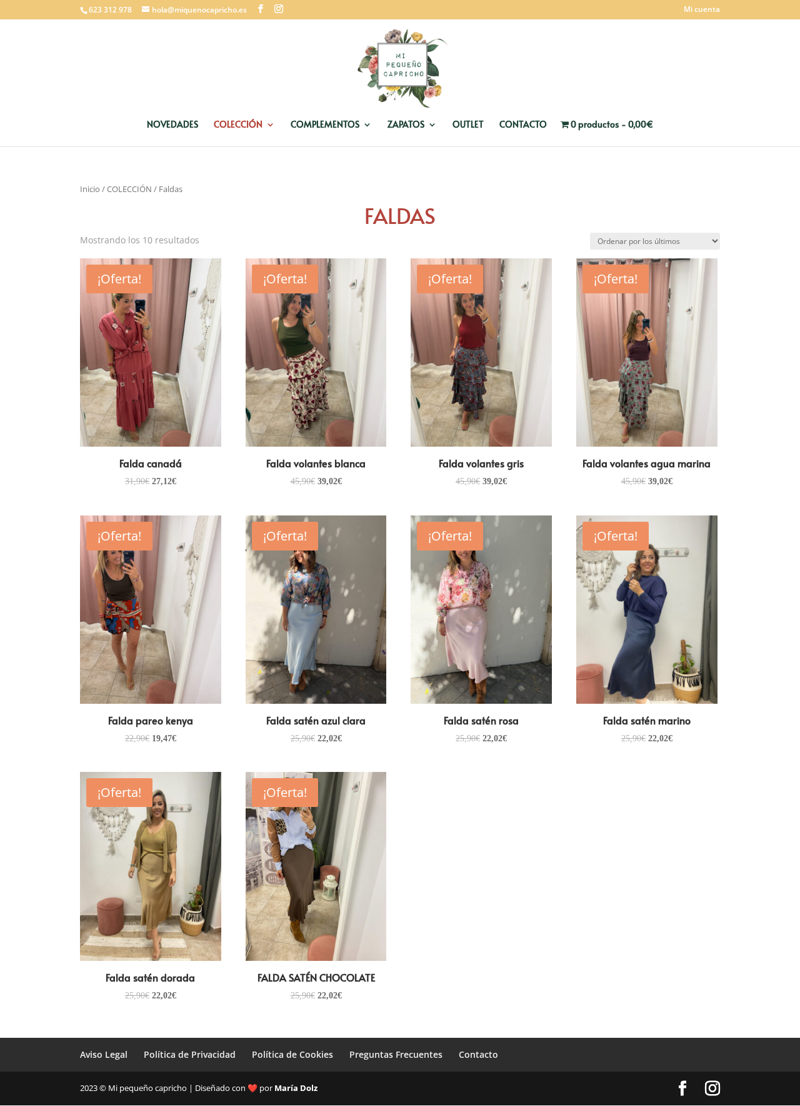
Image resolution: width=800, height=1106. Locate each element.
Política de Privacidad (190, 1054)
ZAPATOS (406, 125)
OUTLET (468, 125)
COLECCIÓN (238, 125)
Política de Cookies (292, 1054)
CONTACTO (523, 125)
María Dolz (296, 1087)
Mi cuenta (702, 10)
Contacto (478, 1054)
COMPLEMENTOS (325, 125)
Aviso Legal (104, 1054)
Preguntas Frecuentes (395, 1054)
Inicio (90, 189)
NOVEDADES (172, 125)
